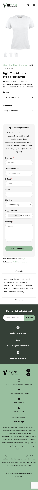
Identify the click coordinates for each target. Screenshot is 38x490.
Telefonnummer (12, 169)
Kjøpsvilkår (23, 417)
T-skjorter (23, 65)
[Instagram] (28, 374)
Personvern (15, 417)
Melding (8, 222)
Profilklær (13, 65)
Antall (7, 190)
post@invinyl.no (19, 402)
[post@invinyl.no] (19, 399)
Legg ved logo (11, 211)
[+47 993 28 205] (19, 408)
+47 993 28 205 (19, 412)
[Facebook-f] (28, 371)
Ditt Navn (9, 158)
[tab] (19, 271)
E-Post (8, 179)
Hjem (5, 65)
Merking (8, 200)
